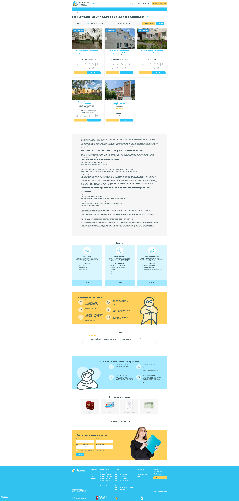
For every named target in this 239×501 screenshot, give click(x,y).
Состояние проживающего (82, 444)
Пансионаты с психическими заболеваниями (124, 487)
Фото (92, 474)
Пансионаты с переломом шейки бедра (123, 480)
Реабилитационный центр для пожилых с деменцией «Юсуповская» (119, 103)
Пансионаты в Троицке (105, 485)
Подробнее (94, 72)
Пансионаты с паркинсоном (121, 478)
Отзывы (130, 9)
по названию (93, 23)
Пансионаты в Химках (105, 472)
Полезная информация (146, 9)
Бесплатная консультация (159, 3)
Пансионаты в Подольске (105, 483)
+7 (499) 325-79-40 (142, 4)
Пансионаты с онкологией (120, 476)
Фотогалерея (116, 9)
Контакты (162, 9)
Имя (77, 438)
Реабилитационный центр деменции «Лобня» (87, 51)
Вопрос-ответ (93, 478)
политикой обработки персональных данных (94, 450)
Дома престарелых (141, 472)
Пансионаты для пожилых (142, 470)
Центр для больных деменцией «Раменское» (87, 102)
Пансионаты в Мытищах (105, 480)
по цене (87, 23)
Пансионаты (77, 9)
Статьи (92, 470)
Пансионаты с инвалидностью (121, 485)
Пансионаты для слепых (120, 489)
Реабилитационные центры (142, 474)
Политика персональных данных (160, 491)
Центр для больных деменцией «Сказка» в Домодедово (119, 51)
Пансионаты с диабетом (120, 482)
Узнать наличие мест (80, 72)
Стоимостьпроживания (5, 497)
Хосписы (139, 476)
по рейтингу (100, 23)
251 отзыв (119, 110)
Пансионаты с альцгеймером (121, 474)
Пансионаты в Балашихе (105, 482)
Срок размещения (100, 444)
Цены (103, 9)
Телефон (98, 438)
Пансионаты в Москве (105, 470)
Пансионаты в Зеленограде (106, 476)
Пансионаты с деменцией (120, 472)
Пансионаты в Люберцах (105, 474)
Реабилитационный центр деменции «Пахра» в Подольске (152, 51)
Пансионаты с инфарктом (120, 483)
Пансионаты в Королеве (105, 478)
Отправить (80, 454)
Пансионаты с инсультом (120, 470)
